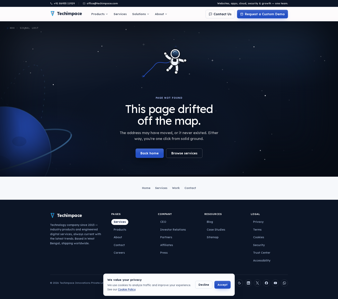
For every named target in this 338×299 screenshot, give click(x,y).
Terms (257, 229)
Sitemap (212, 237)
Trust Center (261, 252)
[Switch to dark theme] (239, 282)
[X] (257, 282)
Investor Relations (173, 229)
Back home (149, 153)
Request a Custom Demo (265, 14)
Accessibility (261, 260)
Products (98, 14)
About (159, 14)
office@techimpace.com (102, 3)
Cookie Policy (126, 289)
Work (176, 188)
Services (120, 14)
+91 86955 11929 (64, 3)
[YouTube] (275, 282)
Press (164, 252)
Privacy (258, 222)
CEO (163, 222)
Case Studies (216, 229)
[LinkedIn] (248, 282)
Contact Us (222, 14)
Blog (210, 222)
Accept (222, 284)
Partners (166, 237)
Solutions (139, 14)
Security (259, 245)
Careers (119, 252)
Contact (190, 188)
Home (146, 188)
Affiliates (166, 245)
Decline (204, 284)
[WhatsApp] (284, 282)
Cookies (258, 237)
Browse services (184, 153)
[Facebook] (266, 282)
